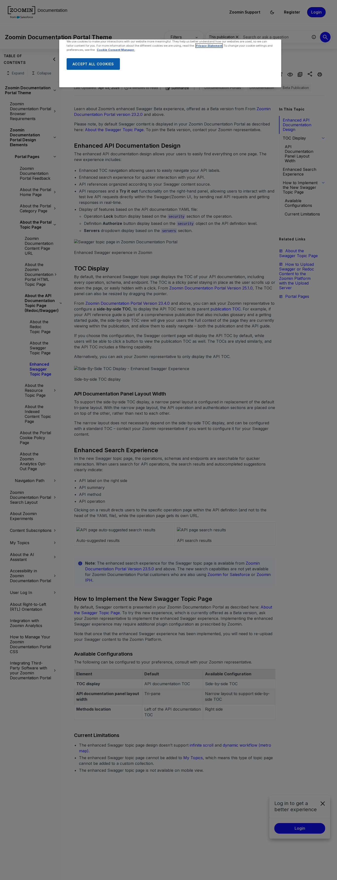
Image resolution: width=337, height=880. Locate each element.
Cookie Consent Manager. (116, 50)
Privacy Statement (209, 45)
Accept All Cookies (93, 64)
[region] (170, 63)
